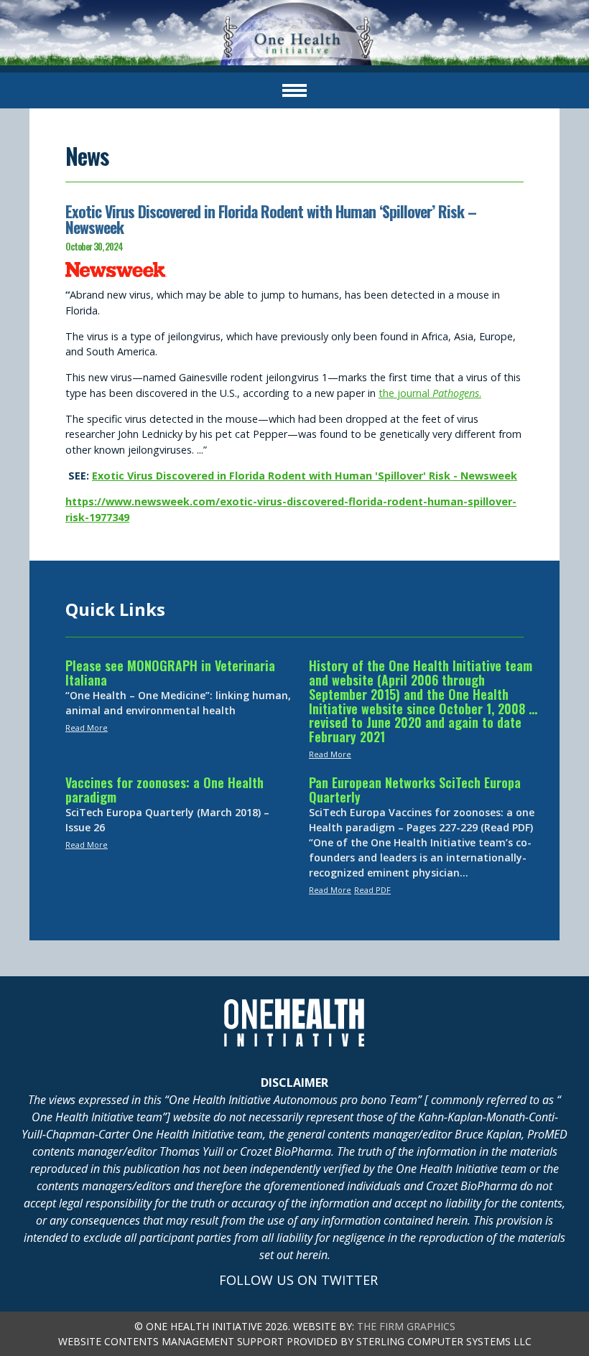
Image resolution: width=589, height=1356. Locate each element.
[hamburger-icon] (294, 90)
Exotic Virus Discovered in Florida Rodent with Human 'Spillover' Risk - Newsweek (304, 475)
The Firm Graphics (406, 1326)
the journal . (430, 393)
